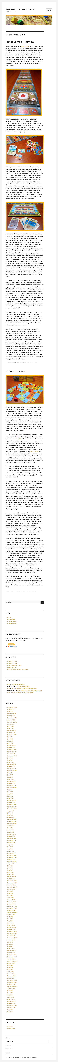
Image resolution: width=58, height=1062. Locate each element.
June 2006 (10, 967)
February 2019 (11, 713)
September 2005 (12, 986)
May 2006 (10, 969)
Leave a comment (32, 362)
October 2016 (11, 754)
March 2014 (10, 798)
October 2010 (11, 859)
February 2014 (11, 800)
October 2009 (11, 885)
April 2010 (10, 872)
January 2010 (11, 878)
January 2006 (11, 978)
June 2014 (10, 792)
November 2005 (12, 982)
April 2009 (10, 897)
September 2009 (12, 887)
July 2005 (10, 991)
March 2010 (10, 874)
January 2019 (11, 715)
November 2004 (12, 1005)
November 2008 (12, 908)
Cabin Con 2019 (11, 667)
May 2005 (10, 995)
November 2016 (11, 751)
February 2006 (11, 976)
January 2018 (11, 732)
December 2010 (11, 855)
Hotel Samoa (25, 46)
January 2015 (11, 783)
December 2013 (11, 804)
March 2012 (10, 832)
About (8, 1052)
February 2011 (11, 853)
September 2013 (12, 809)
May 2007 (10, 946)
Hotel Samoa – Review (20, 41)
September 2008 (12, 912)
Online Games (10, 1041)
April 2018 (10, 726)
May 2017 (10, 741)
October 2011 (11, 842)
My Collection (10, 1045)
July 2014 (10, 790)
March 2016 (10, 762)
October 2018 (11, 720)
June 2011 (10, 847)
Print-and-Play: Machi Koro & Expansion (24, 688)
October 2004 (11, 1007)
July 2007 (10, 942)
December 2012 (11, 819)
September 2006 (12, 961)
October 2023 (11, 709)
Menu (49, 10)
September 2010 (12, 861)
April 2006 (10, 971)
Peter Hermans (34, 451)
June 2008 (10, 919)
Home (8, 1038)
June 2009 (10, 893)
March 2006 (11, 974)
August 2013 (10, 811)
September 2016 (12, 756)
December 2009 (12, 880)
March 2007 (11, 948)
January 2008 (11, 929)
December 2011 (11, 838)
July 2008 (10, 916)
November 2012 (11, 821)
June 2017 (10, 739)
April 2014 (10, 796)
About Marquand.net (18, 684)
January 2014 (11, 802)
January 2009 (11, 904)
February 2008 (11, 927)
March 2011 (10, 851)
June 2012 (10, 828)
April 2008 (10, 923)
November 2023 (12, 707)
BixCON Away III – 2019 (14, 665)
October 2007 (11, 935)
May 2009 (10, 895)
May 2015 (10, 777)
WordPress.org (11, 623)
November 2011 (11, 840)
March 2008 (11, 925)
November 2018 (12, 718)
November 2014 (11, 785)
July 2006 (10, 965)
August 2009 (11, 889)
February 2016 (11, 764)
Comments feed (12, 621)
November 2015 (11, 768)
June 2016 (10, 758)
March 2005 (11, 999)
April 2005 (10, 997)
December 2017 (11, 735)
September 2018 (12, 722)
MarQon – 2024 (12, 661)
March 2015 (10, 779)
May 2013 (10, 815)
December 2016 (11, 749)
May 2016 (10, 760)
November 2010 (12, 857)
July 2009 (10, 891)
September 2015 (12, 770)
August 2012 (10, 825)
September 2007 (12, 938)
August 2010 (11, 864)
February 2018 (11, 730)
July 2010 (10, 866)
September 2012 (12, 823)
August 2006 (11, 963)
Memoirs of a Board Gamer (20, 9)
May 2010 (10, 870)
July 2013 (10, 813)
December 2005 (12, 980)
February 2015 (11, 781)
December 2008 (12, 906)
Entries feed (11, 619)
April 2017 (10, 743)
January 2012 (11, 836)
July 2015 (9, 773)
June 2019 (10, 711)
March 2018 (10, 728)
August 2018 (11, 724)
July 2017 (9, 737)
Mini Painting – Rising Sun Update (17, 669)
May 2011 (10, 849)
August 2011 (10, 845)
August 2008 (11, 914)
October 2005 (11, 984)
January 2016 (11, 766)
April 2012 (10, 830)
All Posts (17, 362)
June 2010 (10, 868)
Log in (9, 617)
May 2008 (10, 921)
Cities (16, 437)
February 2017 (11, 745)
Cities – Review (15, 371)
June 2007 (10, 944)
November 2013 (11, 806)
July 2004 (10, 1010)
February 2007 (11, 950)
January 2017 (11, 747)
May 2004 (10, 1012)
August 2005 (11, 988)
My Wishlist (9, 1049)
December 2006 (12, 955)
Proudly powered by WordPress (28, 1057)
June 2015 (10, 775)
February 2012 (11, 834)
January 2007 (11, 952)
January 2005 (11, 1003)
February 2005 (11, 1001)
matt (8, 684)
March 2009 (11, 900)
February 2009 (11, 902)
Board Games (23, 362)
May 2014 (10, 794)
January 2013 (11, 817)
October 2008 (11, 910)
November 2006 (12, 957)
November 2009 (12, 883)
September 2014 (12, 787)
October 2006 (11, 959)
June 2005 (10, 993)
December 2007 (12, 931)
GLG (20, 439)
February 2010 (11, 876)
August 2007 (11, 940)
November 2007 (12, 933)
